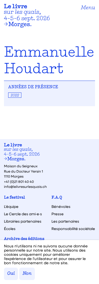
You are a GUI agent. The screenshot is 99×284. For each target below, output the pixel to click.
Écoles (10, 229)
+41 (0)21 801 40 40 (19, 181)
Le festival (14, 198)
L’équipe (11, 206)
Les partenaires (65, 221)
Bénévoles (60, 206)
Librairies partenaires (22, 221)
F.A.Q (56, 198)
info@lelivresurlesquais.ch (25, 186)
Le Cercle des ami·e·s (23, 214)
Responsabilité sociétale (73, 229)
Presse (57, 214)
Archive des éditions (24, 239)
